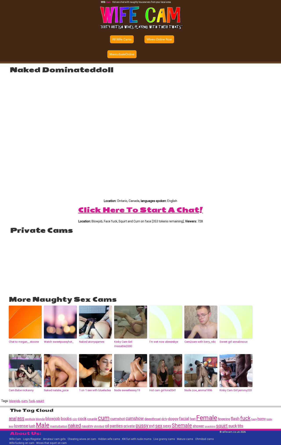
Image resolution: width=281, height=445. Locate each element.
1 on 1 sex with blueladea (95, 390)
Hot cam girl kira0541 (162, 390)
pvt (152, 426)
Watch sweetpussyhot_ (59, 341)
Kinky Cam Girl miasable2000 (123, 344)
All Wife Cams (121, 39)
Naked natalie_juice (56, 390)
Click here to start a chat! (140, 210)
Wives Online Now (159, 39)
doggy (173, 418)
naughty (87, 426)
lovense (21, 425)
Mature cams (185, 439)
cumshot (117, 418)
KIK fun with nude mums (136, 439)
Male (42, 425)
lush (32, 426)
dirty (164, 419)
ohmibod (99, 426)
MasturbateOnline (122, 54)
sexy (167, 426)
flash (235, 418)
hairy (254, 419)
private (129, 426)
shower (198, 426)
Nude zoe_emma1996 (198, 390)
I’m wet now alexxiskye (163, 341)
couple (92, 419)
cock (82, 418)
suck (232, 425)
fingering (224, 419)
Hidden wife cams (109, 439)
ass (20, 418)
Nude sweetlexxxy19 (127, 390)
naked (74, 425)
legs (11, 426)
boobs (66, 418)
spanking (210, 426)
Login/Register (32, 439)
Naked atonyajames (91, 341)
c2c (74, 419)
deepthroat (152, 419)
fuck (32, 401)
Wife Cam (15, 439)
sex (158, 425)
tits (240, 425)
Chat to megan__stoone (24, 341)
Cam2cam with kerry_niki (200, 341)
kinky (269, 419)
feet (193, 419)
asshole (30, 419)
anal (12, 418)
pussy (141, 426)
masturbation (58, 426)
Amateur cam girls (54, 439)
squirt (40, 401)
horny (262, 419)
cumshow (135, 418)
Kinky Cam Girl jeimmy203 (236, 390)
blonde (40, 419)
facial (184, 418)
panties (116, 425)
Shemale (182, 426)
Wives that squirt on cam (51, 443)
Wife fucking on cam (21, 443)
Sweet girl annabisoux (233, 341)
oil (107, 425)
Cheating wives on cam (82, 439)
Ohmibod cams (204, 439)
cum (24, 401)
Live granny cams (164, 439)
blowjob (14, 401)
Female (206, 418)
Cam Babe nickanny (21, 390)
